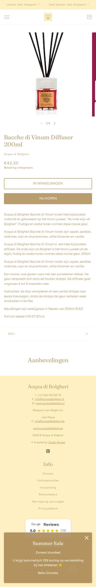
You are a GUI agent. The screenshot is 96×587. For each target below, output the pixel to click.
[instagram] (48, 450)
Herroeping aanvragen (48, 501)
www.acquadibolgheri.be (48, 428)
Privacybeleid (48, 508)
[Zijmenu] (6, 17)
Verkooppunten (48, 480)
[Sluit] (86, 537)
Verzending (48, 487)
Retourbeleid (48, 494)
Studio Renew (56, 442)
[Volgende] (54, 123)
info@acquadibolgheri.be (49, 421)
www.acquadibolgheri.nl (50, 403)
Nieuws (48, 473)
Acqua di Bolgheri (16, 154)
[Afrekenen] (89, 17)
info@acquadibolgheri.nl (49, 399)
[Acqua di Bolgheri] (48, 17)
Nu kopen (48, 198)
